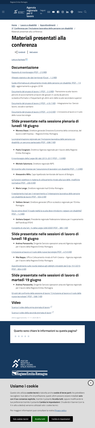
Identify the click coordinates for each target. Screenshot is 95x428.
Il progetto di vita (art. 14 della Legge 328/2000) (40, 227)
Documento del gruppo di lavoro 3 (34, 111)
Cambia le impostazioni (61, 419)
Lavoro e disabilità (28, 25)
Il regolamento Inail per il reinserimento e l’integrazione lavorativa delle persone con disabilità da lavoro (46, 195)
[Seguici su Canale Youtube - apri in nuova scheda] (52, 11)
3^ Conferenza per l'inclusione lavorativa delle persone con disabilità (42, 28)
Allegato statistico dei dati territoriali (34, 77)
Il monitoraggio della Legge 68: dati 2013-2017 (39, 158)
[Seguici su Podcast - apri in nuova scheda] (71, 11)
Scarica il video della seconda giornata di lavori (31, 312)
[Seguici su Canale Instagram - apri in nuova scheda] (61, 11)
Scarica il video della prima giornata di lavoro (31, 307)
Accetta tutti (40, 419)
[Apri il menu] (3, 11)
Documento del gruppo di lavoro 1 (33, 91)
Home (14, 25)
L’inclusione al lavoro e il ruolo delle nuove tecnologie (42, 252)
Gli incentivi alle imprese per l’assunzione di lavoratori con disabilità (47, 169)
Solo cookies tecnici (20, 419)
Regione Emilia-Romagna (18, 2)
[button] (85, 12)
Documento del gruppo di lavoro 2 (34, 103)
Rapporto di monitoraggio (29, 72)
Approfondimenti (47, 25)
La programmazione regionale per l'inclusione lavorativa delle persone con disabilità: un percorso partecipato (43, 141)
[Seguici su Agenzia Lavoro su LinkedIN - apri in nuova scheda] (66, 11)
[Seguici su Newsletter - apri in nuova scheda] (48, 11)
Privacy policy (60, 410)
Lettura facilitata (18, 59)
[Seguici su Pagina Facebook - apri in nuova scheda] (57, 11)
